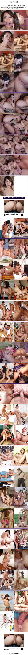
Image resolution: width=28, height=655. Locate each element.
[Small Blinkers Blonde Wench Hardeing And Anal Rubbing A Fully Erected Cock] (7, 456)
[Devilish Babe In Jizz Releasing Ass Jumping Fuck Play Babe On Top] (21, 621)
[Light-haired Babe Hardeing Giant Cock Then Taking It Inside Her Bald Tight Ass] (21, 559)
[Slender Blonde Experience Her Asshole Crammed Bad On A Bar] (21, 393)
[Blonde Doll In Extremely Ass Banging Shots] (21, 331)
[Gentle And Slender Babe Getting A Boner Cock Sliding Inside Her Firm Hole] (7, 518)
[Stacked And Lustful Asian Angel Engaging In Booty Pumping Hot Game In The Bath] (21, 538)
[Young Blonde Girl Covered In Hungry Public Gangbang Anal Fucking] (7, 352)
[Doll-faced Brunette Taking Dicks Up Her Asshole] (21, 518)
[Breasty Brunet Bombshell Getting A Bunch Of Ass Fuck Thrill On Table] (21, 269)
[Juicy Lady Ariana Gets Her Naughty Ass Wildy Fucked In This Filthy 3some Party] (21, 601)
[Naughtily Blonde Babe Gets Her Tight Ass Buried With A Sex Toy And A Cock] (21, 435)
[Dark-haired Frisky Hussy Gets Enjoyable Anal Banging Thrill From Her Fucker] (7, 331)
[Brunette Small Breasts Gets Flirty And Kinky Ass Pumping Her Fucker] (7, 621)
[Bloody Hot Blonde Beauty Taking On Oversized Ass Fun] (21, 497)
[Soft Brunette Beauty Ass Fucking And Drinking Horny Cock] (21, 249)
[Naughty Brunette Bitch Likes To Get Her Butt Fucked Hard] (7, 414)
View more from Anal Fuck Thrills (14, 197)
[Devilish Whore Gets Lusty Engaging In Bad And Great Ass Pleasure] (21, 311)
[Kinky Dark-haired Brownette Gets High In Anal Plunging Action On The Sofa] (7, 228)
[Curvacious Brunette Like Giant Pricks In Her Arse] (21, 352)
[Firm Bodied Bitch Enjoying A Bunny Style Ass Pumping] (7, 269)
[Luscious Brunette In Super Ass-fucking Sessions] (21, 373)
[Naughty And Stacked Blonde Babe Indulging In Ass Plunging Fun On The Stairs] (21, 414)
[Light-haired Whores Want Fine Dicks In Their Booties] (7, 249)
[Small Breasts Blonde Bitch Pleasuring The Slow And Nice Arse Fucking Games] (21, 228)
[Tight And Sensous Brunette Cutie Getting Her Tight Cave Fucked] (7, 393)
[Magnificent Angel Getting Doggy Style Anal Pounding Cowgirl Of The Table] (7, 373)
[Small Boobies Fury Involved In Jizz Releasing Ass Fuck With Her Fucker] (7, 538)
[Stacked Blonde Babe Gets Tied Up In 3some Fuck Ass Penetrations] (7, 476)
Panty (14, 2)
